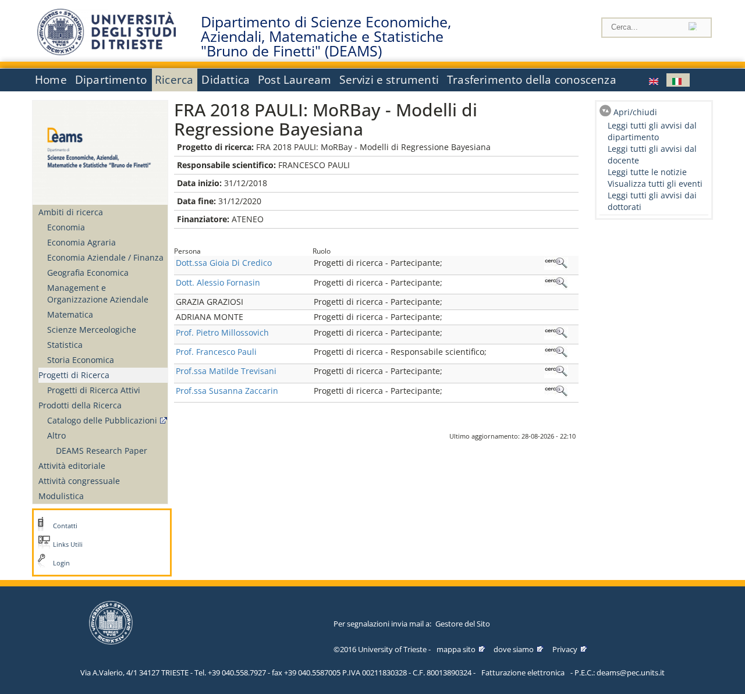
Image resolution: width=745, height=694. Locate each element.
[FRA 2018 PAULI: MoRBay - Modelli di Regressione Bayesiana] (654, 80)
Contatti (65, 526)
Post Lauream (294, 79)
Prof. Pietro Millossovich (222, 332)
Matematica (70, 314)
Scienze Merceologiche (91, 329)
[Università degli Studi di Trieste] (106, 52)
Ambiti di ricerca (70, 212)
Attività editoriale (71, 465)
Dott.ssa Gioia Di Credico (224, 262)
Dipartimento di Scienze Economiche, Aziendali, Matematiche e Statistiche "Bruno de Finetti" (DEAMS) (326, 37)
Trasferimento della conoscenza (531, 79)
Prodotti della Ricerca (80, 405)
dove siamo (514, 649)
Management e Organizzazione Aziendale (97, 293)
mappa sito (456, 649)
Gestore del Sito (462, 623)
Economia (66, 227)
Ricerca (174, 79)
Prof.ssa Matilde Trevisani (226, 370)
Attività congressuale (79, 480)
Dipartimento (111, 79)
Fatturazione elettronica (523, 672)
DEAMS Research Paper (101, 450)
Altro (56, 435)
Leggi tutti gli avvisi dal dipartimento (652, 131)
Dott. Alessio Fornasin (218, 282)
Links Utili (68, 544)
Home (51, 79)
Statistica (65, 344)
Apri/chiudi (635, 112)
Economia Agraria (81, 242)
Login (61, 563)
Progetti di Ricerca (73, 374)
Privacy (564, 649)
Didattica (225, 79)
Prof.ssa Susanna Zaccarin (227, 390)
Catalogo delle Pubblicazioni (102, 420)
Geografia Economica (88, 272)
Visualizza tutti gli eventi (655, 183)
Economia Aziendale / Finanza (105, 257)
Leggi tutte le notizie (647, 171)
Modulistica (61, 495)
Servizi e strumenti (389, 79)
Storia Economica (80, 359)
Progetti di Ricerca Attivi (93, 390)
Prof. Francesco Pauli (216, 351)
